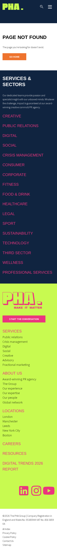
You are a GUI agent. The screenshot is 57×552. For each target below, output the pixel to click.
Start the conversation (24, 319)
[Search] (41, 6)
